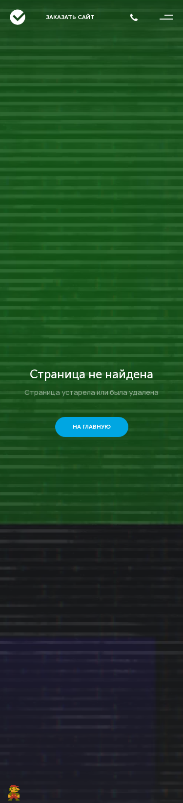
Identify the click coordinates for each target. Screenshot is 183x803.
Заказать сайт (70, 17)
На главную (92, 426)
